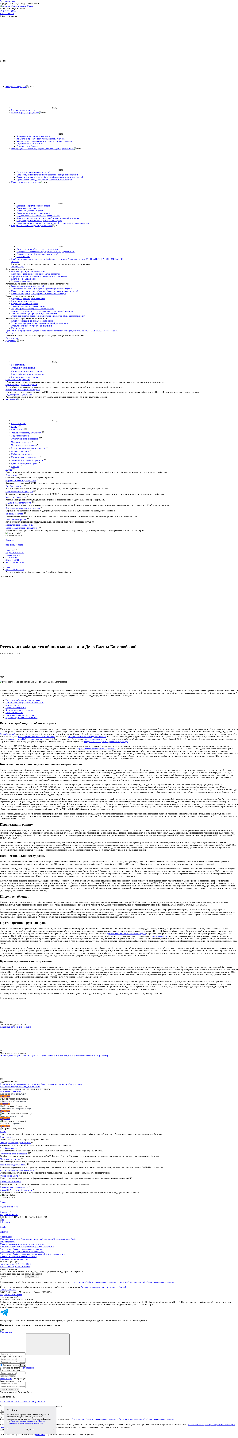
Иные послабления (14, 712)
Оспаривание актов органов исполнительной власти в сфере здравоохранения (53, 223)
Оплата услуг (17, 266)
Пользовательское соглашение (14, 1259)
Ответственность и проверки (24, 439)
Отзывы (15, 261)
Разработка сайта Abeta (11, 1294)
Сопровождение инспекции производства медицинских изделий (47, 175)
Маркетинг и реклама (21, 442)
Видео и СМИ (12, 560)
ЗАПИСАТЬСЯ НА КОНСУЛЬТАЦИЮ (104, 259)
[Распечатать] (119, 588)
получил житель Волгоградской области (87, 736)
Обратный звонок (8, 16)
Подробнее (5, 1096)
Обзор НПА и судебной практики (27, 460)
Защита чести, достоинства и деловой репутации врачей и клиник (48, 218)
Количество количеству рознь (19, 710)
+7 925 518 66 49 (22, 1266)
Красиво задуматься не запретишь (21, 717)
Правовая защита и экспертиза (25, 182)
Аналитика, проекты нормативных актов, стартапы (41, 139)
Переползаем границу (16, 707)
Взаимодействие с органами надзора (28, 374)
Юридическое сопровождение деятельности (31, 225)
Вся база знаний (18, 423)
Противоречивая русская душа (20, 715)
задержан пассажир (93, 739)
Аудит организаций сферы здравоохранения (37, 249)
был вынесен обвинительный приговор (36, 736)
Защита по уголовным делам (30, 211)
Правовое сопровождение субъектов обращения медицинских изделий (50, 177)
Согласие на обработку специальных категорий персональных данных (33, 1254)
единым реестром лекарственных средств (126, 933)
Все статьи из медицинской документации (20, 1086)
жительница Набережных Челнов (26, 739)
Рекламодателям (7, 1242)
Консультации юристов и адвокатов (33, 136)
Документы (11, 340)
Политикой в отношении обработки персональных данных (146, 1282)
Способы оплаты (8, 1289)
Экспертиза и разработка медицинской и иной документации (46, 251)
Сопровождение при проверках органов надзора (39, 220)
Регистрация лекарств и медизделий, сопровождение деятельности (42, 148)
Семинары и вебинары (27, 146)
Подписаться (32, 1277)
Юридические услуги (16, 86)
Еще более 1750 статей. (11, 1091)
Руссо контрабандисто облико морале (23, 700)
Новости (15, 466)
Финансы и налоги (20, 451)
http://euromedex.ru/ (158, 936)
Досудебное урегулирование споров (33, 206)
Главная (9, 567)
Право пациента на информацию (15, 1027)
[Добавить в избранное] (119, 609)
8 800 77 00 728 (7, 13)
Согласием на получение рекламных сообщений (103, 1287)
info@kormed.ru (7, 1264)
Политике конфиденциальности (24, 1421)
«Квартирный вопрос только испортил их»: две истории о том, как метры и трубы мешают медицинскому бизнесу (54, 1055)
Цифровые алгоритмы (21, 454)
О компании (11, 557)
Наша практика (13, 555)
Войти (22, 1365)
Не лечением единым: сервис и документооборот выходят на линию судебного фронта (41, 1084)
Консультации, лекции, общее (25, 112)
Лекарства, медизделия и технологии (28, 448)
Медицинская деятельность (24, 445)
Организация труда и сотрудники (26, 371)
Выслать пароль (8, 1376)
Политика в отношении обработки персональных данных (27, 1246)
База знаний (11, 399)
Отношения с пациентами (23, 368)
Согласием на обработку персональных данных (93, 1282)
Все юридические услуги (23, 110)
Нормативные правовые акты (25, 457)
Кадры (14, 426)
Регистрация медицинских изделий (33, 172)
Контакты (58, 1239)
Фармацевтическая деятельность (26, 433)
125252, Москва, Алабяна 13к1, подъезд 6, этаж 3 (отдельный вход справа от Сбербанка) (41, 1271)
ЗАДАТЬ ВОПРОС (15, 552)
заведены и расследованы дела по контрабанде (106, 741)
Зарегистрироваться (9, 1389)
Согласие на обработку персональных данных (21, 1249)
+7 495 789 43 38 (8, 11)
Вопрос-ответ (17, 430)
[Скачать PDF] (119, 630)
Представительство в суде (29, 208)
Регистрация (28, 1368)
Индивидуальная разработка (24, 377)
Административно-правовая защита (33, 213)
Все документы (18, 365)
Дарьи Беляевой (7, 734)
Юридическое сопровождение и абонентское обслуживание (45, 141)
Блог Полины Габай (15, 562)
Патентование (23, 256)
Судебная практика (20, 436)
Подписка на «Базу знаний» (30, 144)
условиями (40, 1434)
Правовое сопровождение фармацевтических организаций (44, 179)
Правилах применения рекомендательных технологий (26, 1422)
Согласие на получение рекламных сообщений (22, 1251)
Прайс (74, 1239)
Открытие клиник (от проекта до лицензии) (37, 254)
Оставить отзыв (7, 1)
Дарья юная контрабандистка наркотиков (96, 748)
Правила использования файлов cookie (18, 1256)
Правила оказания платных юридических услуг (22, 1244)
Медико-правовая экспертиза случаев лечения (38, 215)
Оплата (66, 1239)
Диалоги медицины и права (24, 463)
